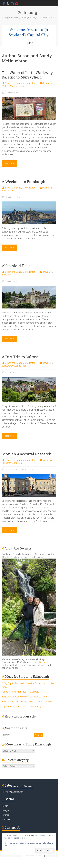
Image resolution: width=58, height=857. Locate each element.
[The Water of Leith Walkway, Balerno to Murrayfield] (29, 98)
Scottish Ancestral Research (26, 454)
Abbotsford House (17, 265)
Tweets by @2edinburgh (12, 792)
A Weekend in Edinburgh (23, 181)
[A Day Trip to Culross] (29, 378)
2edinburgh (29, 12)
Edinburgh (48, 83)
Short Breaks (8, 190)
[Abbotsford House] (29, 287)
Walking (5, 86)
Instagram (6, 810)
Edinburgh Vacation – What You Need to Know (24, 696)
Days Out (47, 272)
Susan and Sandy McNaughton (20, 83)
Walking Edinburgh (19, 86)
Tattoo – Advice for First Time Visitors (20, 691)
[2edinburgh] (29, 32)
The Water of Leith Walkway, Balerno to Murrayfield (27, 74)
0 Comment (28, 470)
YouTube (6, 819)
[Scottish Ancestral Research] (29, 475)
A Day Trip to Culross (20, 356)
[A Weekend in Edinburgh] (29, 202)
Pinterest (5, 815)
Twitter (5, 806)
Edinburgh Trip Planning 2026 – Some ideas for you (27, 701)
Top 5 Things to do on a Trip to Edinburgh (22, 706)
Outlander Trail (19, 365)
